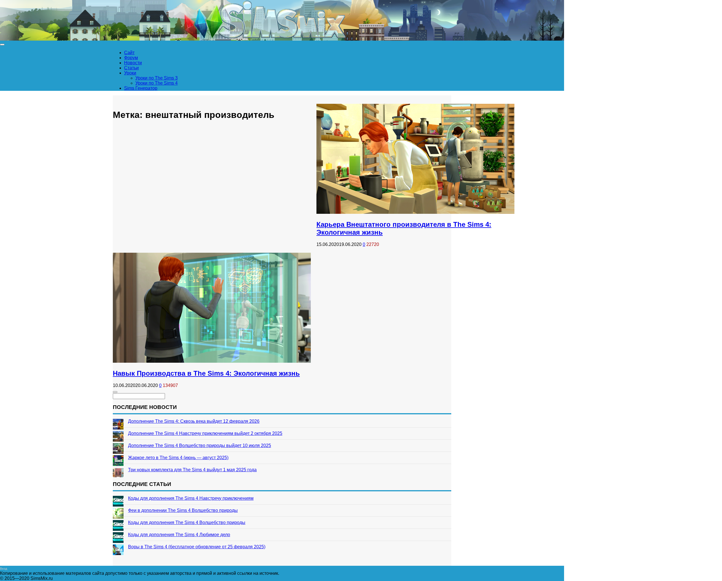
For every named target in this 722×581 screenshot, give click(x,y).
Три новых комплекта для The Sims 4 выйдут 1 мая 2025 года (192, 469)
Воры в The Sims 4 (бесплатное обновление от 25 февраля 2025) (196, 546)
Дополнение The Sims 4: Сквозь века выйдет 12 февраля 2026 (193, 421)
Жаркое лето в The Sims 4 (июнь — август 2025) (178, 457)
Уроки (130, 73)
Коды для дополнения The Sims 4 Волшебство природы (186, 522)
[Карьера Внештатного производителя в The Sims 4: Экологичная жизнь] (415, 212)
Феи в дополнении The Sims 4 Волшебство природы (183, 510)
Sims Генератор (140, 88)
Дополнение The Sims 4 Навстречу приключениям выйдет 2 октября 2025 (205, 433)
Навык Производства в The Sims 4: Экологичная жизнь (206, 373)
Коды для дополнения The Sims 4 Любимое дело (179, 534)
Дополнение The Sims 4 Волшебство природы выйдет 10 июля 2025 (199, 445)
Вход (3, 568)
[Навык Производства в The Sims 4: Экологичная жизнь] (212, 361)
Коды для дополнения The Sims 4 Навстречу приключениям (191, 498)
